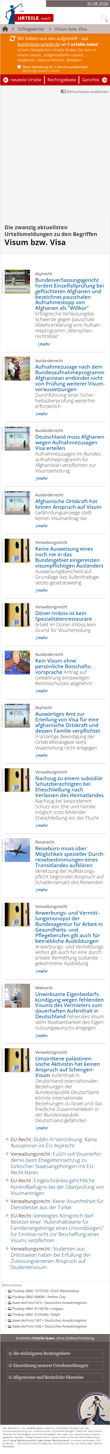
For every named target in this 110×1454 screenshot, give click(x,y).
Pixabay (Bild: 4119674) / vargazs (37, 1308)
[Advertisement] (55, 155)
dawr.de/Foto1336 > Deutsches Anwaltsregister (49, 1326)
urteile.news (35, 1428)
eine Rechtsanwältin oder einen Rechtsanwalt (40, 1440)
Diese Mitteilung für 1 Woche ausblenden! (55, 68)
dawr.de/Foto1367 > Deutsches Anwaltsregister (49, 1320)
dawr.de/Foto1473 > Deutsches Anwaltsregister (49, 1302)
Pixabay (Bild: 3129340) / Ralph (36, 1314)
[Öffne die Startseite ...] (43, 13)
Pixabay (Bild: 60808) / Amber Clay (38, 1296)
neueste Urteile (25, 80)
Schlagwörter (31, 29)
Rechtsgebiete (62, 80)
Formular (8, 1446)
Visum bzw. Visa (71, 29)
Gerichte (90, 80)
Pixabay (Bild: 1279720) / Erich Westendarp (45, 1290)
